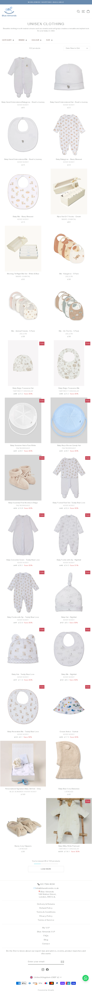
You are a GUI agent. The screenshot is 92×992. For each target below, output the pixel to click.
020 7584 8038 (47, 884)
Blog (46, 940)
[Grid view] (2, 48)
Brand (22, 40)
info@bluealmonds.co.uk (47, 888)
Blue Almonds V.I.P (46, 932)
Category (7, 40)
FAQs (46, 935)
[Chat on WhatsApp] (85, 978)
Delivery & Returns (46, 904)
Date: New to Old (73, 48)
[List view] (5, 48)
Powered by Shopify (46, 990)
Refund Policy (45, 908)
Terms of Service (46, 920)
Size (48, 40)
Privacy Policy (45, 916)
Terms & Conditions (46, 912)
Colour (35, 40)
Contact (46, 944)
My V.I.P (45, 928)
